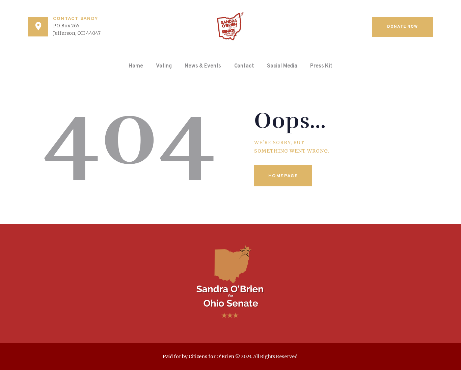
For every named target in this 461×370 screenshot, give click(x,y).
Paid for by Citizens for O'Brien (199, 356)
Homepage (283, 176)
